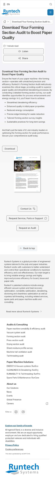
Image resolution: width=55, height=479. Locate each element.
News (9, 392)
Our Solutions (12, 388)
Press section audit (15, 340)
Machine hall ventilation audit (19, 352)
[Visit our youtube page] (23, 411)
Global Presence (14, 399)
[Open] (50, 12)
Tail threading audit (15, 356)
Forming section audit (16, 336)
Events (10, 396)
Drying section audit (15, 344)
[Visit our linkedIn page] (16, 411)
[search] (51, 4)
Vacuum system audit (16, 332)
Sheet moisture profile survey (20, 348)
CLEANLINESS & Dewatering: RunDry (22, 370)
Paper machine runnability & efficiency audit (26, 328)
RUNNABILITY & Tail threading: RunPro (23, 374)
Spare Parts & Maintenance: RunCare (23, 378)
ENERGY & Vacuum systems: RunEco (22, 366)
